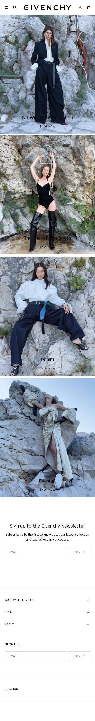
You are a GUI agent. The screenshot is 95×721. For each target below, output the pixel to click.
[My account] (80, 7)
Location (11, 689)
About (9, 624)
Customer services (19, 600)
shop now (48, 126)
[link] (89, 7)
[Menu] (6, 7)
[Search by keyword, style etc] (14, 7)
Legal (9, 612)
